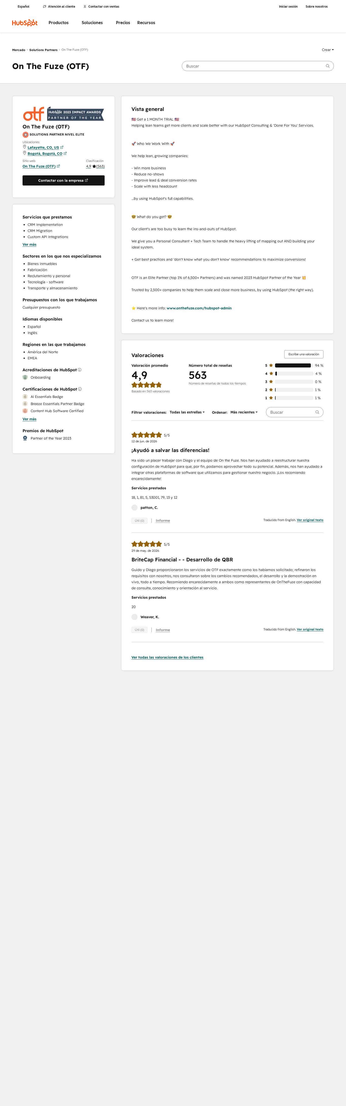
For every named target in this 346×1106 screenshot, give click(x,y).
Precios (123, 22)
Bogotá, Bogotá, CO (45, 153)
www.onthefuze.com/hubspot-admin (199, 308)
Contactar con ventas (103, 6)
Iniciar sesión (288, 6)
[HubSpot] (24, 23)
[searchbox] (258, 66)
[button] (328, 50)
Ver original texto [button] (310, 520)
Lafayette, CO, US (43, 147)
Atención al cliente (61, 6)
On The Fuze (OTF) (39, 166)
